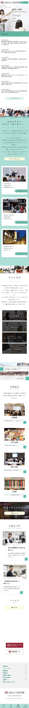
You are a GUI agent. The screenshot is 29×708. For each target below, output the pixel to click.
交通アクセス (14, 607)
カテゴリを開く (14, 666)
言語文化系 (19, 190)
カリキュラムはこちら (14, 158)
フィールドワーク (14, 337)
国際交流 (14, 326)
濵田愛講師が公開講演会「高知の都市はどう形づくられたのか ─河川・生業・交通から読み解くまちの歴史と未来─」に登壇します (14, 43)
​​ (14, 404)
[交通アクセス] (14, 623)
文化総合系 (19, 253)
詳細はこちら (14, 513)
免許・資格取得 (14, 348)
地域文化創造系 (20, 222)
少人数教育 (14, 315)
